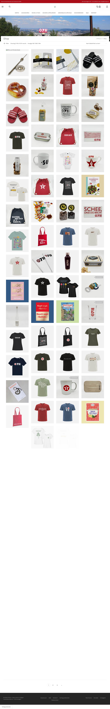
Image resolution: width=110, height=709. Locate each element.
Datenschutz (55, 700)
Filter (7, 43)
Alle (40, 43)
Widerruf (55, 698)
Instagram (103, 698)
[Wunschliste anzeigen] (99, 6)
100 (33, 43)
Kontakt (96, 698)
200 (36, 43)
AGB (50, 698)
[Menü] (2, 6)
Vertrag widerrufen (64, 698)
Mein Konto (89, 698)
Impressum (44, 698)
